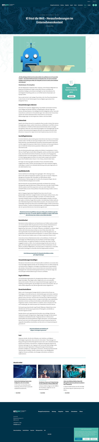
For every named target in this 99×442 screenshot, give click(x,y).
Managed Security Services (44, 411)
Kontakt (89, 5)
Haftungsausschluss (39, 430)
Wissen (85, 5)
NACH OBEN (49, 434)
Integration (60, 411)
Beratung (54, 411)
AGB (45, 430)
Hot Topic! (57, 14)
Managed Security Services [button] (54, 5)
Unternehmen (74, 411)
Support (71, 5)
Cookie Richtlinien (26, 430)
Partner (75, 5)
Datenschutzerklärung (17, 430)
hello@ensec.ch (17, 424)
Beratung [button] (62, 5)
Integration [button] (67, 5)
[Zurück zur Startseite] (8, 5)
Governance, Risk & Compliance (47, 14)
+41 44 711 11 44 (17, 422)
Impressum (32, 430)
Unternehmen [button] (80, 5)
